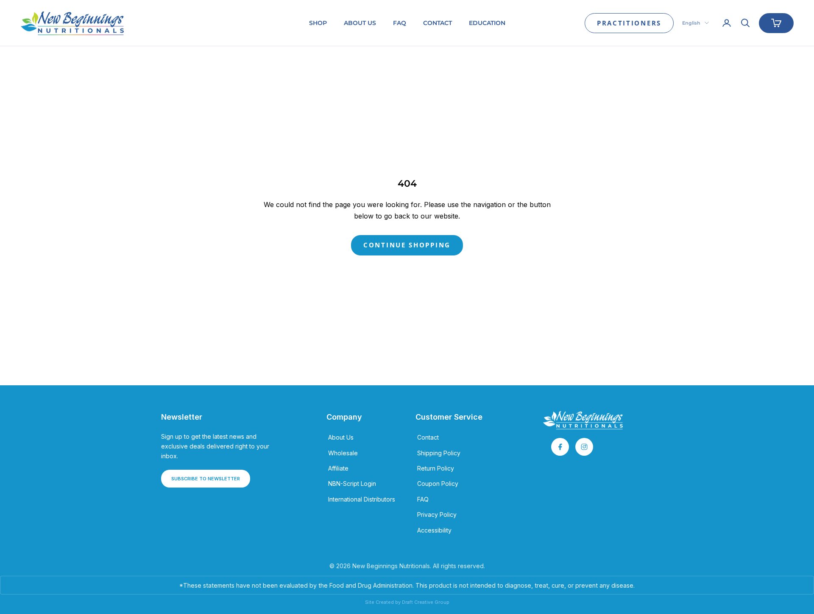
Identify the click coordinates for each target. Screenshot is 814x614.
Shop (318, 23)
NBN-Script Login (352, 483)
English (691, 23)
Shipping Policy (438, 453)
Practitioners (629, 23)
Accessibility (434, 530)
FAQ (399, 23)
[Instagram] (584, 447)
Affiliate (338, 468)
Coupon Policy (437, 483)
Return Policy (435, 468)
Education (487, 23)
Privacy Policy (437, 514)
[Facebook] (560, 447)
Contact (437, 23)
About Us (360, 23)
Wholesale (343, 453)
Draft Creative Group (425, 602)
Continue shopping (407, 245)
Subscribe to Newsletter (205, 479)
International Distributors (361, 499)
